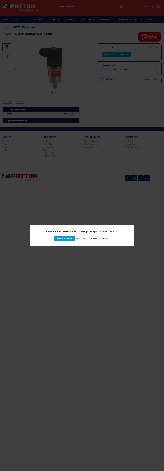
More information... (111, 232)
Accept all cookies (64, 238)
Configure (81, 238)
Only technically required (99, 238)
